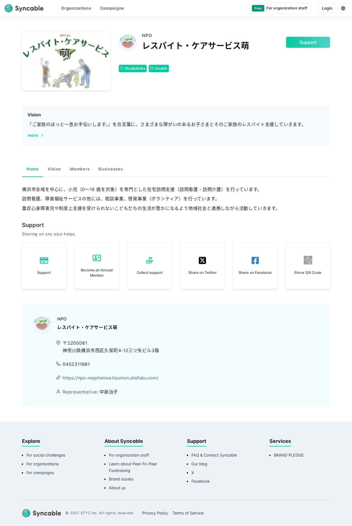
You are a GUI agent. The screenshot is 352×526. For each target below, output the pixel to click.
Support (308, 42)
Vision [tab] (54, 169)
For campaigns (40, 472)
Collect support (150, 273)
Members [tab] (80, 169)
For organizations (42, 464)
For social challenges (45, 455)
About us (117, 487)
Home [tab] (32, 169)
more (33, 135)
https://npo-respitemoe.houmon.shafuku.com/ (110, 378)
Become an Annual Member (97, 272)
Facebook (200, 481)
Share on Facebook (255, 273)
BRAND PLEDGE (289, 455)
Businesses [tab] (110, 169)
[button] (308, 266)
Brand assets (121, 479)
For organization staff (129, 455)
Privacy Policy (155, 513)
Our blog (199, 464)
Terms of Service (188, 513)
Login (327, 8)
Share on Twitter (202, 273)
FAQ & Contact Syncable (214, 455)
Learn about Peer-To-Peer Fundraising (133, 467)
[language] (343, 8)
